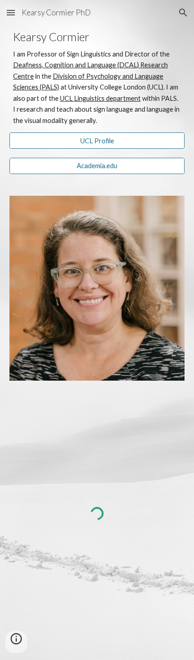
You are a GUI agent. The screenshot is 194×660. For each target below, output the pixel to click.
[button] (11, 12)
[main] (97, 78)
